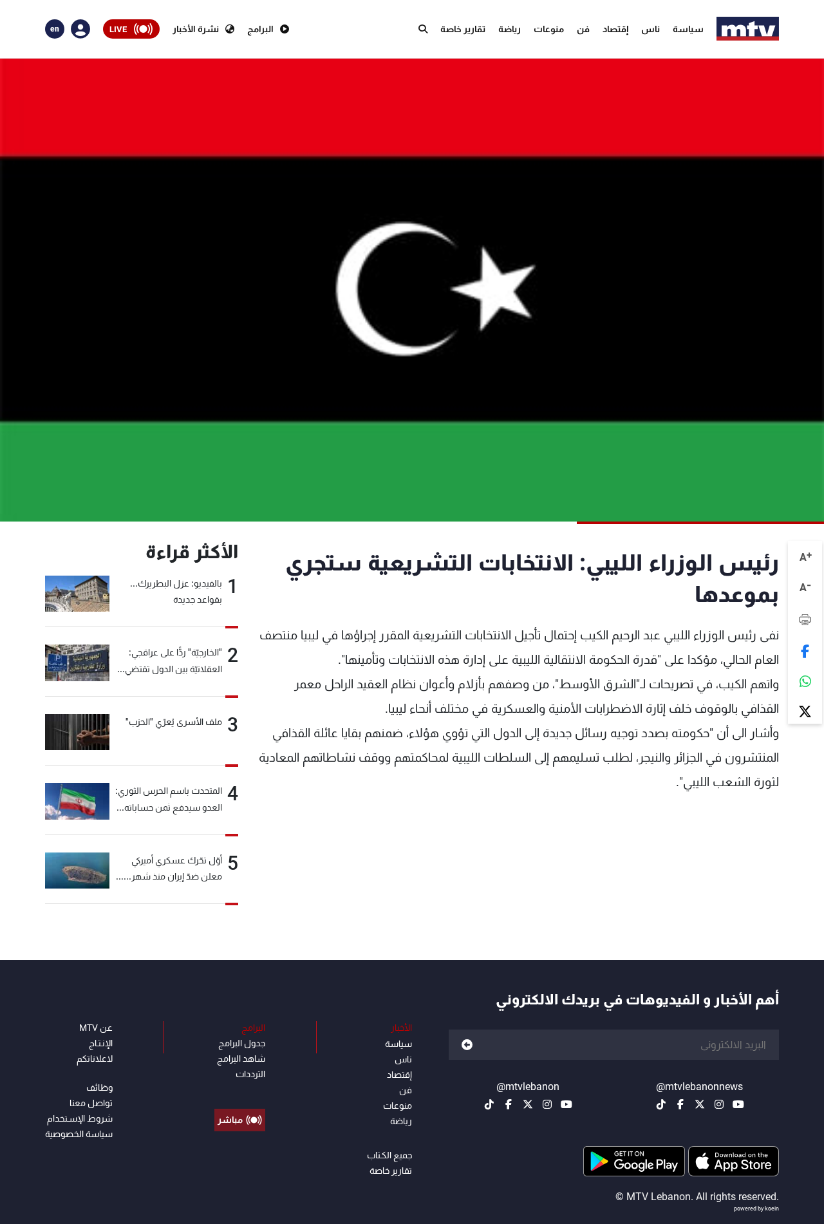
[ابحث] (422, 29)
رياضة (509, 29)
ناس (650, 29)
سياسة (688, 29)
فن (583, 29)
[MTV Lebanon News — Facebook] (680, 1104)
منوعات (549, 29)
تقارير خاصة (462, 29)
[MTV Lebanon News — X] (699, 1104)
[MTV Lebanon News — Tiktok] (661, 1104)
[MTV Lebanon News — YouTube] (738, 1104)
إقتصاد (615, 29)
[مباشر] (239, 1090)
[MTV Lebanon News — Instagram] (719, 1104)
